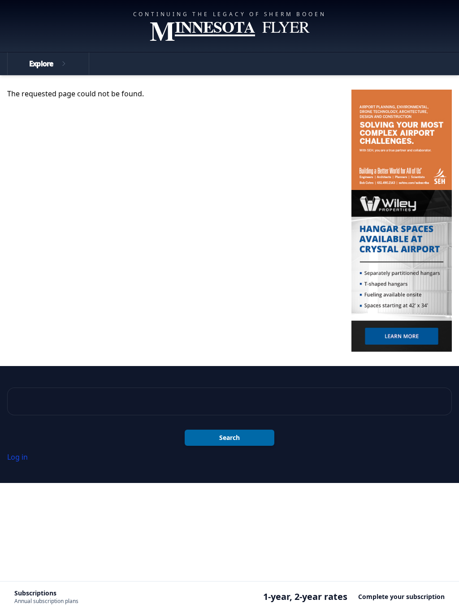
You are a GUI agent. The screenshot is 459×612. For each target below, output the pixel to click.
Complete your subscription (401, 596)
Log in (17, 457)
